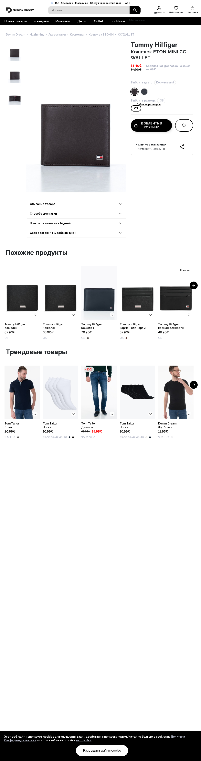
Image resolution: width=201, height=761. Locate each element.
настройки (83, 740)
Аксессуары (57, 34)
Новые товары (15, 21)
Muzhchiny (36, 34)
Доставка (67, 3)
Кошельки (77, 34)
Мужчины (62, 21)
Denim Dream (15, 34)
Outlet (98, 21)
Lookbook (118, 21)
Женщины (41, 21)
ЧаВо (126, 3)
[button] (76, 204)
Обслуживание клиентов (105, 3)
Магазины (81, 3)
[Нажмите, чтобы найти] (135, 10)
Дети (82, 21)
